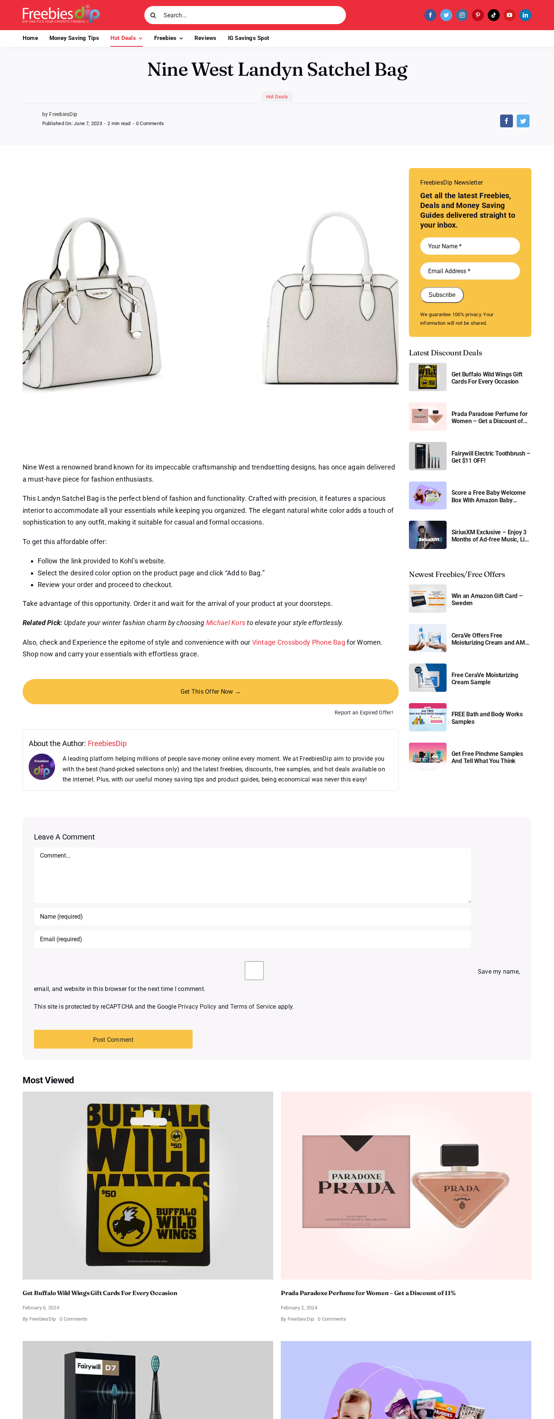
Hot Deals (277, 96)
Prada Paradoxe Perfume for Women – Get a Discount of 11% (489, 417)
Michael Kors (225, 623)
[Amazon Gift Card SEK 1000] (428, 587)
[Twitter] (523, 121)
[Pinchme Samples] (428, 745)
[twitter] (446, 15)
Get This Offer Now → (211, 691)
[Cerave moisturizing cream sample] (428, 666)
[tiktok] (494, 15)
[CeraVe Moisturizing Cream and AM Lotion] (428, 626)
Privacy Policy (197, 1006)
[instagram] (462, 15)
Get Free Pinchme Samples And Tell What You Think (487, 757)
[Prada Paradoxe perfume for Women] (428, 405)
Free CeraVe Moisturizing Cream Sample (484, 678)
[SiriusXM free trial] (428, 523)
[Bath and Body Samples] (428, 706)
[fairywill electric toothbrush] (428, 444)
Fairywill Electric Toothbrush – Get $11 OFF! (491, 457)
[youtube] (509, 15)
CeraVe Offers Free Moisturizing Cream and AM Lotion (488, 639)
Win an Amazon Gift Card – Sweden (487, 599)
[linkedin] (525, 15)
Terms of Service (253, 1006)
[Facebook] (506, 121)
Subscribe (442, 295)
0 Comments (150, 123)
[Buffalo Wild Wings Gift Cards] (428, 365)
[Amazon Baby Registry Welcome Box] (428, 484)
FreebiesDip (107, 743)
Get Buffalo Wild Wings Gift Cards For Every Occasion (487, 378)
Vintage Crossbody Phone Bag (298, 642)
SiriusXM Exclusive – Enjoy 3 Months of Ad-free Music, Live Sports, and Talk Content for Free (491, 536)
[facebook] (430, 15)
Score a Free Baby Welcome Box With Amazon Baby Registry (488, 496)
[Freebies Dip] (61, 7)
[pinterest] (478, 15)
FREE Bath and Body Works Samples (487, 718)
